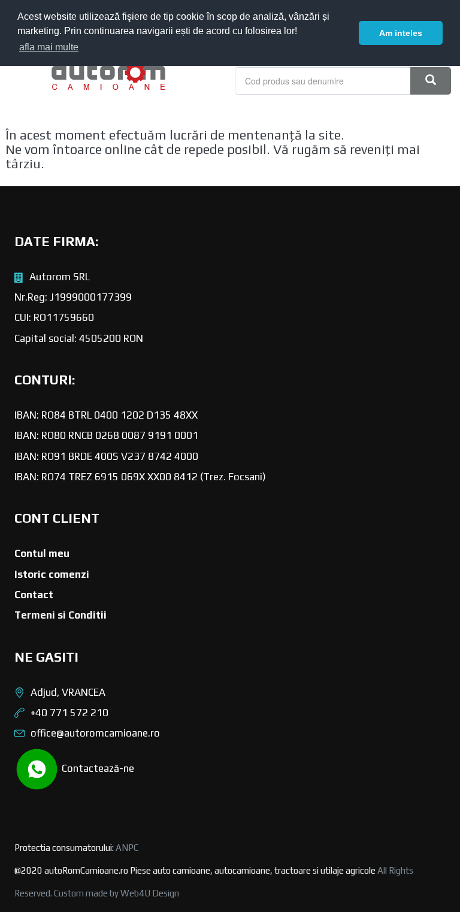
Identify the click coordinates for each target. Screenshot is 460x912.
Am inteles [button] (400, 33)
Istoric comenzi (51, 574)
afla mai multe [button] (48, 47)
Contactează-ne (96, 768)
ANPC (127, 848)
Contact (33, 595)
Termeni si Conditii (60, 615)
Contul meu (41, 553)
